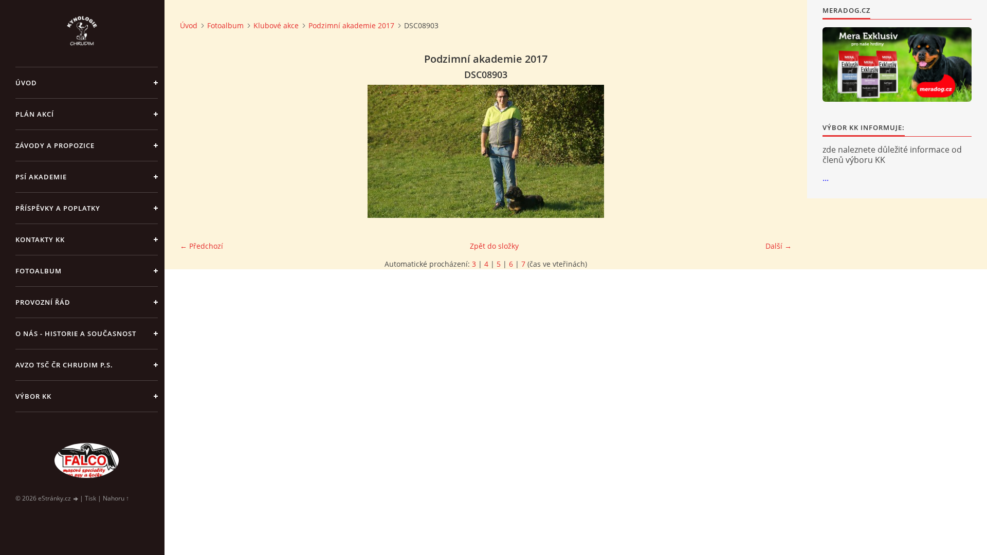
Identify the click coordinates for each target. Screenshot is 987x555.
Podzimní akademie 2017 (351, 25)
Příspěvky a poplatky (57, 208)
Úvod (26, 82)
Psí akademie (41, 176)
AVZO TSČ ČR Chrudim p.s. (64, 364)
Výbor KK (33, 396)
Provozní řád (42, 302)
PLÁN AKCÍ (34, 114)
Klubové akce (276, 25)
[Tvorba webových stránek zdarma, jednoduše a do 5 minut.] (76, 499)
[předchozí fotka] (196, 151)
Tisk (90, 498)
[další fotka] (775, 151)
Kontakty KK (40, 239)
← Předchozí (201, 246)
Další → (778, 246)
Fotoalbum (38, 270)
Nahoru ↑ (116, 498)
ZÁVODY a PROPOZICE (55, 145)
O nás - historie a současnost (75, 333)
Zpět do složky (494, 246)
